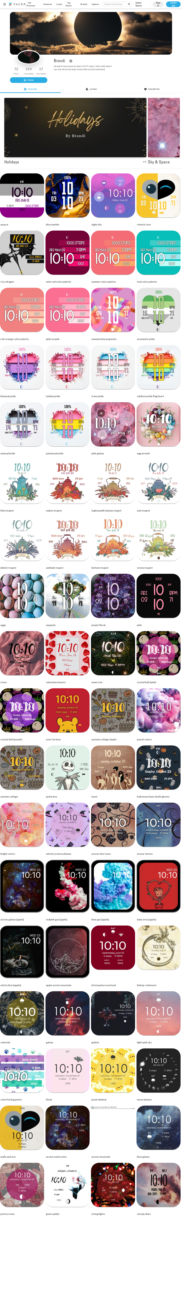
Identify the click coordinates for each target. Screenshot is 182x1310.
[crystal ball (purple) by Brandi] (22, 710)
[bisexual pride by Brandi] (22, 367)
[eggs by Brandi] (22, 596)
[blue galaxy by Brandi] (158, 1128)
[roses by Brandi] (22, 653)
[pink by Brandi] (158, 596)
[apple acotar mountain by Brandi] (67, 951)
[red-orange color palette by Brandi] (22, 310)
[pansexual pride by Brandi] (68, 424)
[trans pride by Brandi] (113, 367)
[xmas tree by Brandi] (113, 653)
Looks (59, 4)
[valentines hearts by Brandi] (68, 653)
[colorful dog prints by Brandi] (22, 1070)
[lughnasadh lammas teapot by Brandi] (113, 481)
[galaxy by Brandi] (68, 1013)
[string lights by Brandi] (113, 1185)
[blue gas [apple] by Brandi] (113, 886)
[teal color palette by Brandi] (158, 253)
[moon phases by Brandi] (158, 1070)
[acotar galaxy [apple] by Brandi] (22, 886)
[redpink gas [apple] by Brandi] (67, 886)
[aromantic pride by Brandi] (158, 310)
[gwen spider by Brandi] (68, 1185)
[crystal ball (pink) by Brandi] (158, 653)
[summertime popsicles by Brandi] (113, 310)
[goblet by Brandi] (113, 1013)
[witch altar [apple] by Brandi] (22, 951)
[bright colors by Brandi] (22, 825)
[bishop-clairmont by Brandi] (158, 948)
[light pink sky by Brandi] (158, 1013)
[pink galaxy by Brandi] (113, 424)
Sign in (158, 4)
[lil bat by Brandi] (68, 1070)
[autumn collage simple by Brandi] (113, 710)
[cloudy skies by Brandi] (158, 1185)
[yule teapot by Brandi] (158, 481)
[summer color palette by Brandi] (113, 253)
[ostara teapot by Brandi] (158, 539)
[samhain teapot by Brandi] (68, 539)
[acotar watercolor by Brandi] (68, 1128)
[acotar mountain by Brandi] (113, 1107)
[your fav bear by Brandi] (68, 710)
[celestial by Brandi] (22, 1013)
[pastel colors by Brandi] (158, 710)
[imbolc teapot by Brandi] (22, 539)
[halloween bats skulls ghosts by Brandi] (158, 767)
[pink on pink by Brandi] (68, 310)
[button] (173, 3)
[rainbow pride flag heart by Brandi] (158, 367)
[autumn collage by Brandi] (22, 767)
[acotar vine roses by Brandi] (113, 825)
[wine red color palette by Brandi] (68, 253)
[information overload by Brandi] (113, 948)
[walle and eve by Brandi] (22, 1128)
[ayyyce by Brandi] (22, 195)
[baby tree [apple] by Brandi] (158, 886)
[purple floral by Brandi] (113, 596)
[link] (17, 4)
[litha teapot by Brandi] (22, 481)
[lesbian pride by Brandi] (68, 367)
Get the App (173, 4)
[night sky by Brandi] (113, 195)
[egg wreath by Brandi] (158, 424)
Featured (47, 4)
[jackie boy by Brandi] (68, 767)
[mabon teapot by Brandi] (68, 481)
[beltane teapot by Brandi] (113, 539)
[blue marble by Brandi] (68, 195)
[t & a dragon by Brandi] (22, 253)
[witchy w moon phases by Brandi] (68, 825)
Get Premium (30, 4)
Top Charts (68, 4)
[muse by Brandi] (113, 767)
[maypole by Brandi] (68, 596)
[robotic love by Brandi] (158, 195)
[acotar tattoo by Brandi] (158, 825)
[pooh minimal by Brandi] (113, 1070)
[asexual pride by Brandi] (22, 424)
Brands (83, 4)
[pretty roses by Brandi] (22, 1185)
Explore (95, 4)
